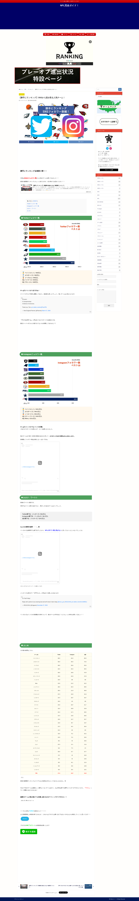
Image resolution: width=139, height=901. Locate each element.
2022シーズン (108, 188)
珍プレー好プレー (108, 256)
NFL (108, 198)
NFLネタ (108, 205)
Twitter (25, 818)
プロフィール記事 (109, 169)
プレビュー (108, 232)
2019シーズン (108, 178)
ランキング (21, 94)
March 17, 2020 (46, 310)
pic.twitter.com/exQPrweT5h (39, 307)
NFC (108, 195)
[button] (69, 50)
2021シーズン (108, 184)
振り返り (108, 249)
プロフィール (108, 236)
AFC (108, 191)
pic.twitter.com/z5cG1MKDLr (79, 601)
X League (108, 208)
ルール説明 (108, 242)
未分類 (108, 253)
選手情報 (108, 266)
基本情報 (108, 246)
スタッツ (108, 219)
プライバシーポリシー (19, 899)
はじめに (108, 212)
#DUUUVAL (68, 601)
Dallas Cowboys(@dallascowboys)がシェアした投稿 (33, 490)
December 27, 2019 (42, 605)
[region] (69, 52)
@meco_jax (61, 601)
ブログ (108, 229)
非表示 (35, 201)
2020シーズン (108, 181)
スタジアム (108, 215)
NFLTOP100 (108, 202)
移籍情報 (108, 260)
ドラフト (108, 225)
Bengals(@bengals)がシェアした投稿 (31, 581)
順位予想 (108, 270)
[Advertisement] (69, 19)
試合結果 (108, 263)
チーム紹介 (108, 222)
